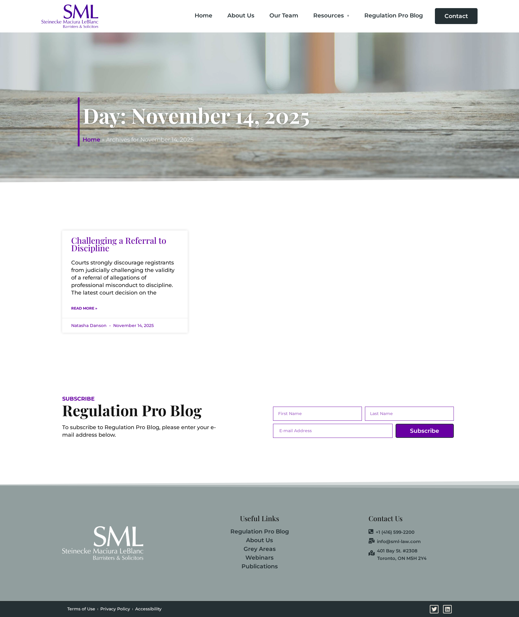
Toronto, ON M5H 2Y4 (401, 558)
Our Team (283, 15)
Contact (456, 16)
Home (203, 15)
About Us (240, 15)
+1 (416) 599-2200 (395, 532)
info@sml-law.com (399, 541)
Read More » (84, 308)
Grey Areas (260, 549)
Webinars (259, 557)
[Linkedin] (512, 276)
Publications (259, 566)
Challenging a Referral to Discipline (118, 244)
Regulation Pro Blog (393, 15)
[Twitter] (512, 260)
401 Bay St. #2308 (397, 550)
